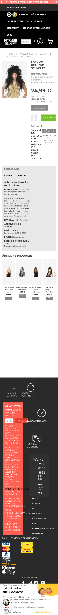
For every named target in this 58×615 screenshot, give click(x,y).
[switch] (6, 610)
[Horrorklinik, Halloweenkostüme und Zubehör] (10, 42)
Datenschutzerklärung (17, 489)
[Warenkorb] (50, 42)
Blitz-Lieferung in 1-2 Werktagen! (29, 2)
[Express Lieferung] (37, 438)
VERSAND (8, 176)
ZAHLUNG (22, 176)
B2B (34, 523)
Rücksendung (39, 518)
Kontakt (37, 503)
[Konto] (40, 42)
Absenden (24, 421)
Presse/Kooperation (43, 528)
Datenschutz (39, 533)
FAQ (34, 508)
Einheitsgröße (39, 108)
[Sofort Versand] (30, 387)
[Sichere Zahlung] (16, 387)
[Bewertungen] (41, 413)
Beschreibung (11, 169)
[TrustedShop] (12, 14)
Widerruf (37, 513)
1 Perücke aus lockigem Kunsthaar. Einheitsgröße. (43, 78)
